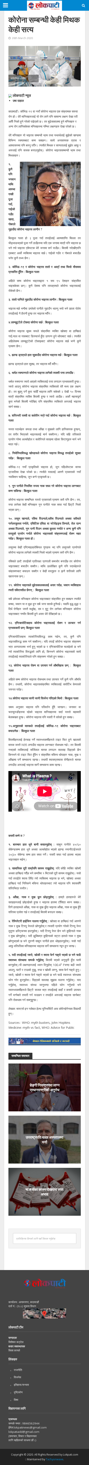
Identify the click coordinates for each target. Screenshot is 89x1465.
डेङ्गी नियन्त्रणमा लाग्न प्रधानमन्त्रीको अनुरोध (45, 1087)
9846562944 (31, 1423)
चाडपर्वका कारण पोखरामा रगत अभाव (44, 1191)
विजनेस (17, 1377)
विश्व (16, 1400)
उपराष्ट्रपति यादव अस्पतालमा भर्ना (44, 1139)
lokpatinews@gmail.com (30, 1427)
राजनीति (18, 1370)
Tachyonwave (54, 1459)
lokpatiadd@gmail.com (23, 1432)
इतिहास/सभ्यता (21, 1385)
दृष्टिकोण (18, 1392)
